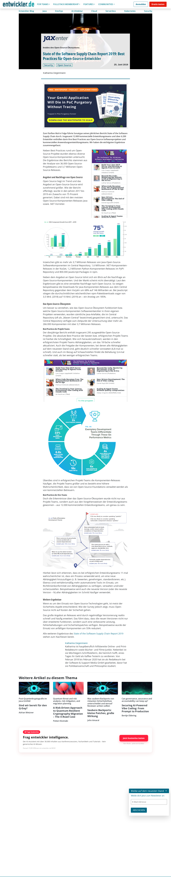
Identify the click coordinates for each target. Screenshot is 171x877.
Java (45, 11)
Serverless (111, 11)
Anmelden (141, 4)
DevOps (59, 11)
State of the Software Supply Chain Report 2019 (98, 633)
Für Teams (42, 4)
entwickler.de (18, 4)
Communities (105, 4)
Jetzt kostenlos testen (134, 738)
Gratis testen (157, 4)
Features (88, 4)
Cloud (94, 11)
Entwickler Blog (26, 11)
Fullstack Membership (66, 4)
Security (148, 11)
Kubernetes (130, 11)
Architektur (77, 11)
